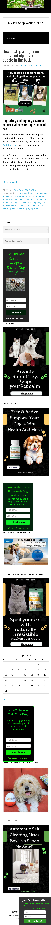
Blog (16, 190)
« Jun (5, 700)
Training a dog (10, 145)
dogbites (30, 196)
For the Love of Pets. (25, 4)
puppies (36, 205)
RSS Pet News (31, 190)
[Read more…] (10, 182)
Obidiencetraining (27, 202)
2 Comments (37, 65)
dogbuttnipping (10, 199)
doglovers (31, 199)
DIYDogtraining (40, 193)
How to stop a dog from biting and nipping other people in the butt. (21, 55)
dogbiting (39, 196)
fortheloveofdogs (11, 202)
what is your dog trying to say (25, 208)
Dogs (21, 190)
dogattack (7, 196)
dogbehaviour (19, 196)
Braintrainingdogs (23, 193)
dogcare (22, 199)
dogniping (41, 199)
